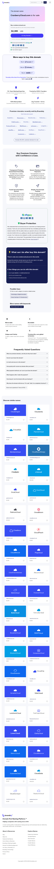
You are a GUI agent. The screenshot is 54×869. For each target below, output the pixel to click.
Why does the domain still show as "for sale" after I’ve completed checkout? (26, 383)
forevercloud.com (33, 598)
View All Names (31, 845)
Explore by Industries (33, 834)
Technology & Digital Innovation (18, 294)
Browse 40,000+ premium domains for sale (27, 139)
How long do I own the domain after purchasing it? (20, 379)
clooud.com (32, 477)
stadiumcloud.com (33, 799)
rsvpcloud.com (33, 638)
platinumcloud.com (10, 518)
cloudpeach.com (33, 538)
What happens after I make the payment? (17, 374)
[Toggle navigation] (50, 2)
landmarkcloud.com (10, 719)
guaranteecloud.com (10, 779)
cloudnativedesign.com (35, 457)
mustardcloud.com (10, 658)
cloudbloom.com (33, 518)
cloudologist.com (10, 417)
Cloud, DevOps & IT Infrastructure (19, 297)
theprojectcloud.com (34, 718)
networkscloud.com (34, 618)
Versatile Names (32, 836)
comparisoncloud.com (34, 658)
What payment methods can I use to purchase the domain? (22, 370)
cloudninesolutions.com (11, 578)
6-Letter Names (31, 842)
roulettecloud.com (10, 638)
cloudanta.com (33, 417)
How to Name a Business (8, 841)
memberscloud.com (10, 457)
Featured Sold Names (8, 838)
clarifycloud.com (33, 739)
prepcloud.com (33, 558)
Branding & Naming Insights (9, 843)
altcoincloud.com (33, 578)
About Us (5, 836)
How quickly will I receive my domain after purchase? (20, 366)
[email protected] (31, 277)
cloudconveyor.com (10, 799)
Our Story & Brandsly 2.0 (8, 847)
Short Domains (31, 838)
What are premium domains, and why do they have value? (21, 353)
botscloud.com (9, 618)
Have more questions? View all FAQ (15, 387)
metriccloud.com (9, 759)
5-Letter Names (31, 840)
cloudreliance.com (34, 759)
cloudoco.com (9, 538)
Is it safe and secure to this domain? (16, 362)
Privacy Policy (6, 851)
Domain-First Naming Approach (10, 845)
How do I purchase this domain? (15, 357)
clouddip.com (33, 678)
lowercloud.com (9, 739)
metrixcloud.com (9, 598)
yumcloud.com (33, 497)
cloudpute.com (9, 477)
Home (4, 853)
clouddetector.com (10, 678)
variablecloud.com (10, 698)
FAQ (4, 834)
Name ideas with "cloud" (17, 306)
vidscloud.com (33, 699)
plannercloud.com (33, 437)
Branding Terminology (8, 849)
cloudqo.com (9, 437)
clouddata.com (33, 779)
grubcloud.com (9, 498)
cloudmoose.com (10, 558)
